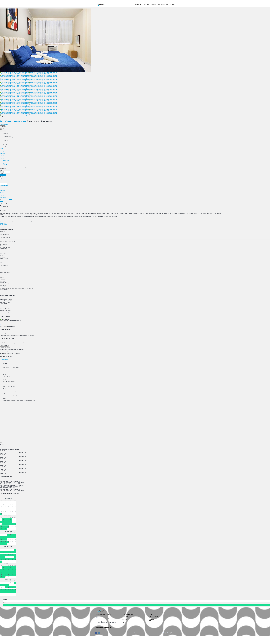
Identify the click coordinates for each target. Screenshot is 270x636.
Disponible (5, 602)
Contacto (153, 4)
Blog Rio (173, 4)
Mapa (4, 163)
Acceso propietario (163, 4)
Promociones (138, 4)
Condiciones (5, 161)
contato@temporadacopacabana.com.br (107, 622)
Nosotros (146, 4)
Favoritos (173, 0)
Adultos (1, 176)
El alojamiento (6, 160)
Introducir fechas (4, 185)
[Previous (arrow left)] (0, 129)
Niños (1, 182)
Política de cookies (153, 618)
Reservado (5, 599)
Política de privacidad (153, 620)
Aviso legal (151, 619)
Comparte (3, 126)
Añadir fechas (3, 175)
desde (1, 168)
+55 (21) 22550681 (102, 621)
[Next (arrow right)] (1, 129)
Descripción (3, 131)
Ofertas (5, 164)
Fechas (1, 171)
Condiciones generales (154, 616)
